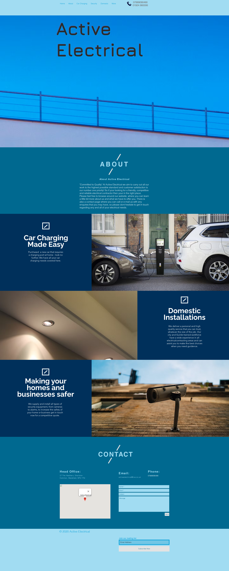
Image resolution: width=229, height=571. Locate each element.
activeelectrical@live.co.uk (130, 477)
